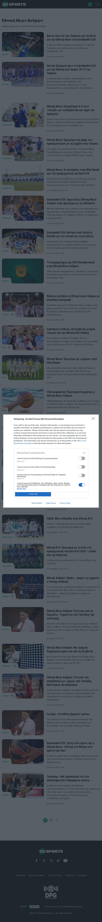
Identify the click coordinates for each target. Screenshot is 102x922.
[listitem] (51, 453)
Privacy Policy (65, 503)
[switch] (82, 458)
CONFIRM (33, 494)
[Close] (94, 419)
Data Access (51, 503)
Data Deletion (37, 503)
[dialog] (51, 461)
